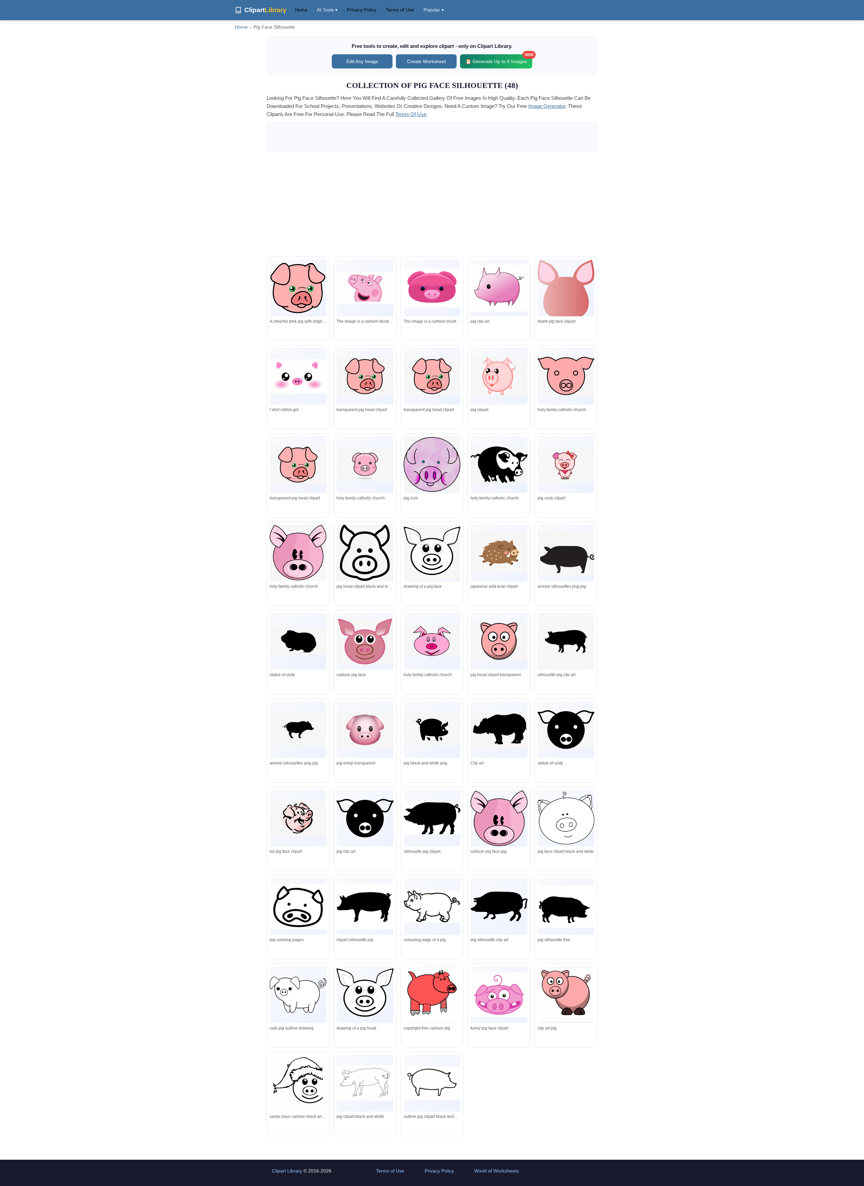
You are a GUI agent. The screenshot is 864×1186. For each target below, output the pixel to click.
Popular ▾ (434, 9)
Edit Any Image (362, 61)
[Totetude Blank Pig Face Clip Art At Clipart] (566, 290)
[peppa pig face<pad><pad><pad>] (364, 288)
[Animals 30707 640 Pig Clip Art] (498, 288)
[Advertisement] (432, 204)
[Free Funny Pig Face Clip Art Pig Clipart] (498, 995)
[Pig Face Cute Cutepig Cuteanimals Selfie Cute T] (298, 376)
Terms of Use (400, 9)
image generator (546, 106)
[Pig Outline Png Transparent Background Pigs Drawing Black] (364, 1083)
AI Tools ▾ (327, 9)
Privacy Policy (361, 9)
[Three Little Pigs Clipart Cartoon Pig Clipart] (566, 995)
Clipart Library (287, 1171)
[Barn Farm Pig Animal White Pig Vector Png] (432, 1083)
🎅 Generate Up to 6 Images (498, 59)
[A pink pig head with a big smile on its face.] (432, 288)
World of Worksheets (496, 1171)
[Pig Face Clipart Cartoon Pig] (432, 994)
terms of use (410, 114)
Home (301, 9)
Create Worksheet (426, 61)
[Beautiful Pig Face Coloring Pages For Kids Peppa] (298, 1084)
